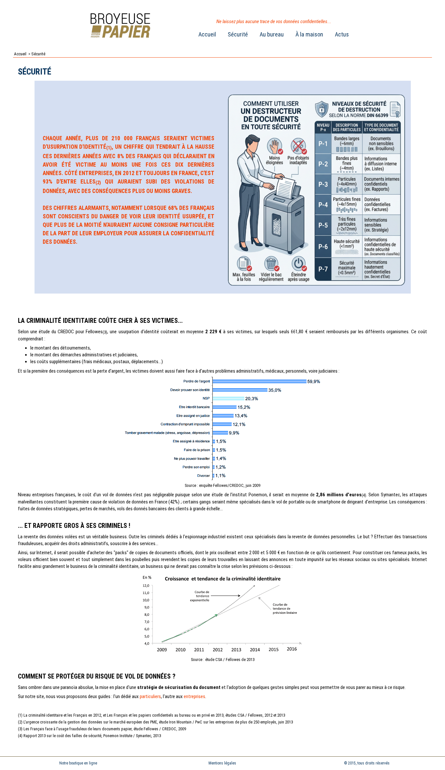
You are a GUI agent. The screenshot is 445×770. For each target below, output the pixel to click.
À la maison (309, 34)
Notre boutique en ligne (78, 763)
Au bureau (272, 34)
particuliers (150, 696)
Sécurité (238, 34)
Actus (342, 34)
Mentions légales (222, 763)
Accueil (207, 34)
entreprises (194, 696)
